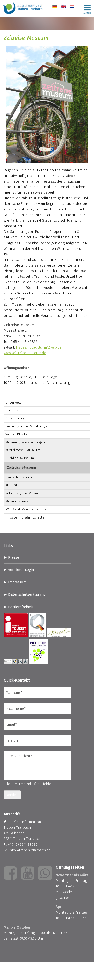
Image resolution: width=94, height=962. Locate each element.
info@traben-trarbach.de (29, 850)
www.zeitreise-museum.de (25, 353)
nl (71, 6)
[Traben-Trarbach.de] (22, 14)
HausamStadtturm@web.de (39, 347)
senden (12, 795)
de (54, 6)
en (63, 6)
